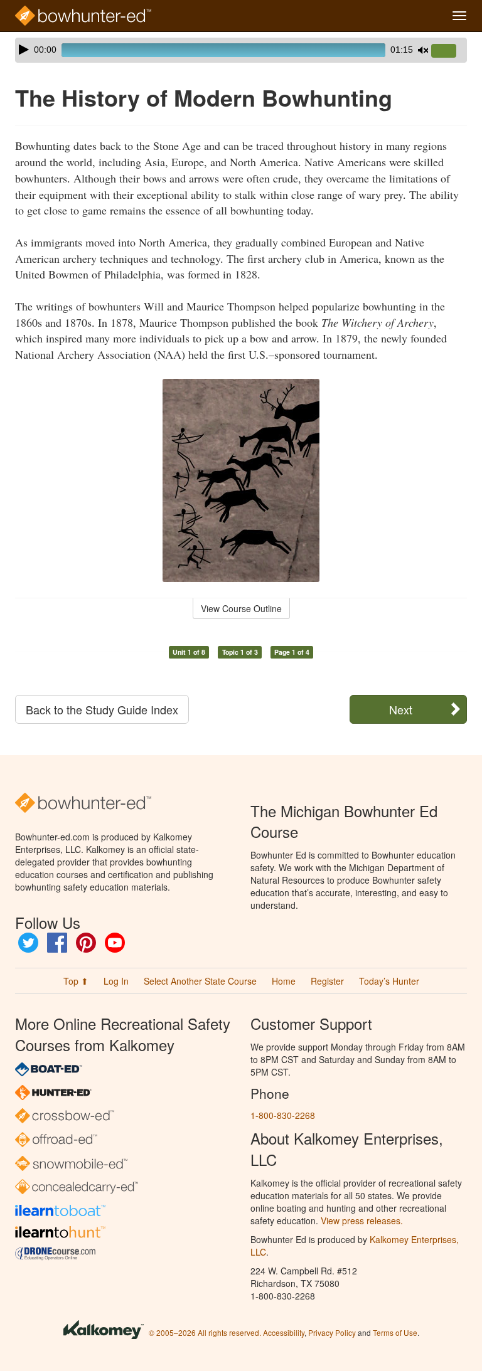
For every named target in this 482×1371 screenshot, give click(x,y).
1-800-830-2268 (282, 1115)
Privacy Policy (332, 1332)
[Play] (24, 50)
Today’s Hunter (389, 981)
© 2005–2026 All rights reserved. (205, 1332)
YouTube (115, 943)
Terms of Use (395, 1332)
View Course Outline (241, 608)
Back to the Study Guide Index (102, 709)
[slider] (448, 51)
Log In (116, 981)
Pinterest (86, 943)
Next (400, 709)
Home (284, 981)
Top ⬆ (75, 981)
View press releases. (362, 1220)
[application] (241, 50)
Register (327, 981)
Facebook (57, 943)
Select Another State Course (200, 981)
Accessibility (283, 1332)
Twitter (28, 943)
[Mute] (423, 50)
